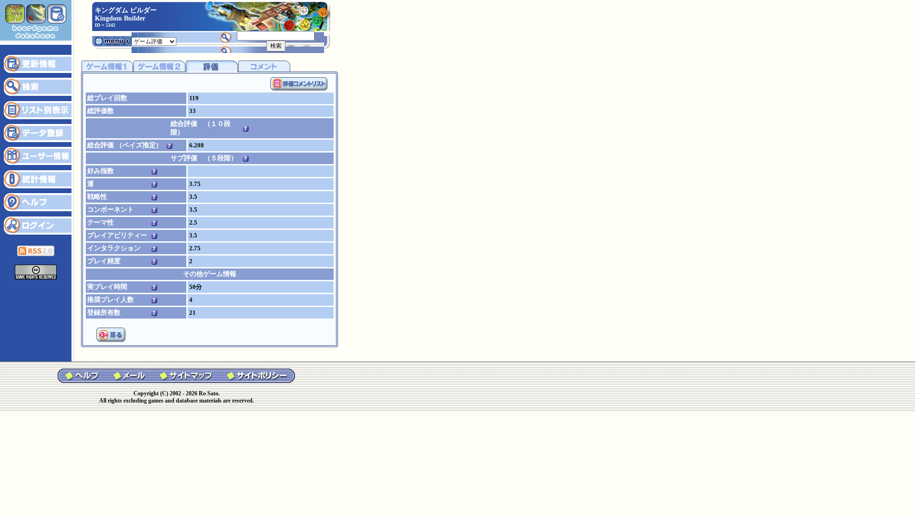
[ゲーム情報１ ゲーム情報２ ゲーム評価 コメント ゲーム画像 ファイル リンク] (154, 41)
